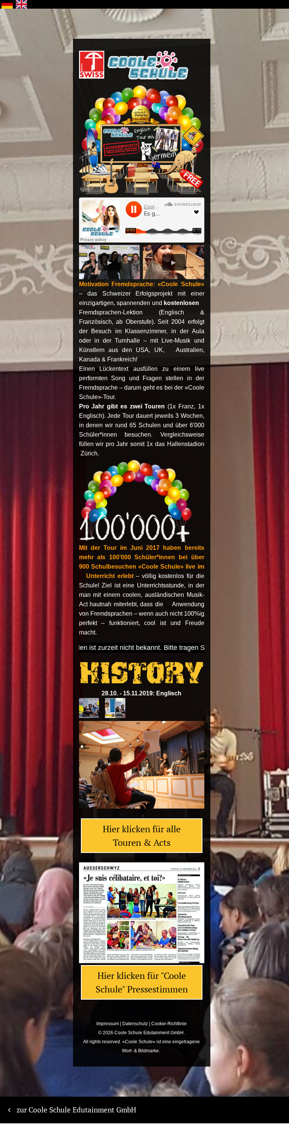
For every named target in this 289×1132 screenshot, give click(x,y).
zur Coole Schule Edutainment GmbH (76, 1109)
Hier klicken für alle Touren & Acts (142, 835)
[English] (21, 4)
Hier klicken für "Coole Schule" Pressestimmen (142, 982)
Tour (128, 416)
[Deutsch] (7, 4)
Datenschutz (135, 1023)
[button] (87, 770)
